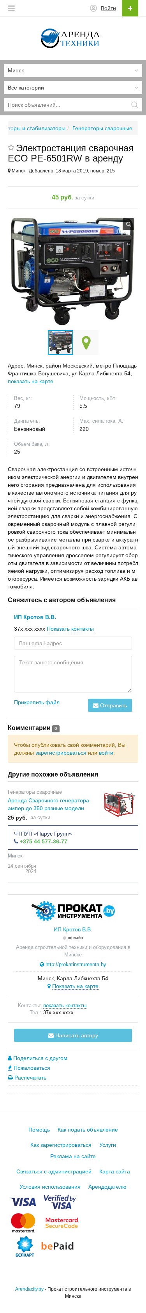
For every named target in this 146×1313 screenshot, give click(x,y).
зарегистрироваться (60, 753)
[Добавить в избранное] (11, 148)
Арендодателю (107, 1187)
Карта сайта (114, 1171)
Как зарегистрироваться (60, 1145)
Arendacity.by (29, 1289)
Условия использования (50, 1187)
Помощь (39, 1129)
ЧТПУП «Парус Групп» (43, 833)
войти (106, 753)
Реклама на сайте (73, 1156)
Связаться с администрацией (53, 1171)
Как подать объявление (88, 1129)
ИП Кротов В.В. (35, 617)
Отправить (113, 705)
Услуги (107, 1145)
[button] (86, 342)
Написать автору (76, 1035)
